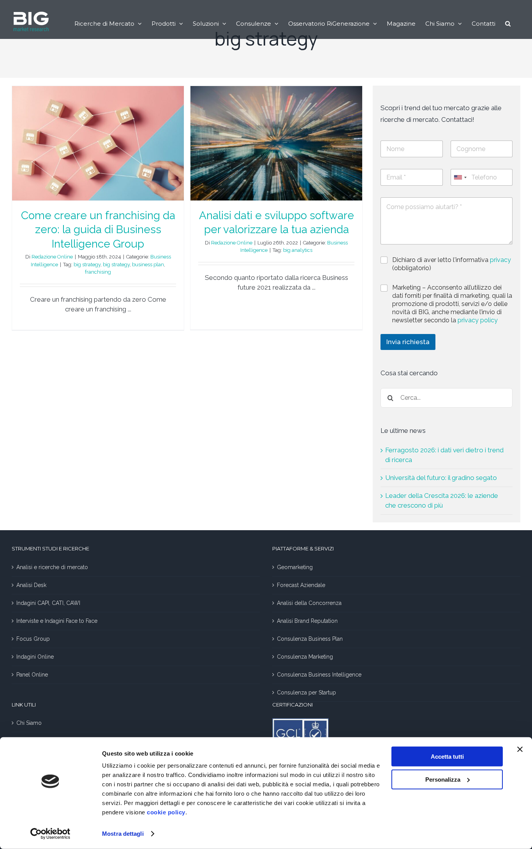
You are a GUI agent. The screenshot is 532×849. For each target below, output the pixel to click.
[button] (508, 23)
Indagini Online (35, 657)
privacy (500, 260)
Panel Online (32, 674)
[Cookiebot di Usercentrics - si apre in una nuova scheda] (50, 834)
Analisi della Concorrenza (309, 603)
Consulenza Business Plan (310, 639)
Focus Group (33, 639)
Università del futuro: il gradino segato (441, 478)
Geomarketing (295, 567)
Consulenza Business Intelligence (319, 674)
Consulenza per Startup (306, 692)
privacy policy (478, 320)
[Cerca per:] (447, 397)
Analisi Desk (31, 585)
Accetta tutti (447, 756)
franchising (98, 272)
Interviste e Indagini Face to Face (56, 621)
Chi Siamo (29, 723)
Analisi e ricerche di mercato (52, 567)
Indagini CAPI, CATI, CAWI (48, 603)
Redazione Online (52, 257)
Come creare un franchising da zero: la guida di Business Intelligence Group (98, 229)
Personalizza (442, 779)
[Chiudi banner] (520, 749)
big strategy (87, 264)
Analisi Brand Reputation (307, 621)
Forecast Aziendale (301, 585)
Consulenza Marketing (305, 657)
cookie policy (166, 812)
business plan (148, 264)
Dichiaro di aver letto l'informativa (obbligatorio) (451, 264)
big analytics (297, 250)
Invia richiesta (408, 342)
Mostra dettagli (123, 833)
